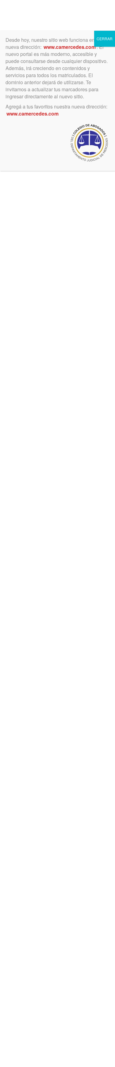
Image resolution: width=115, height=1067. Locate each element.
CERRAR (105, 38)
